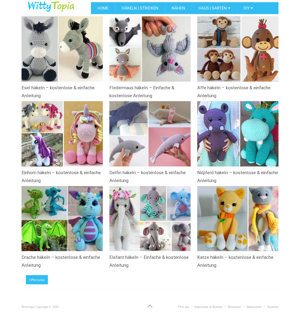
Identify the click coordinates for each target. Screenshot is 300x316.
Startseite (272, 307)
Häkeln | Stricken (140, 8)
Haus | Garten (213, 8)
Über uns (183, 307)
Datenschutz (254, 307)
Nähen (178, 8)
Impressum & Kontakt (208, 307)
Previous (37, 279)
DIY (246, 8)
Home (103, 8)
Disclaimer (234, 307)
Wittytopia (28, 307)
